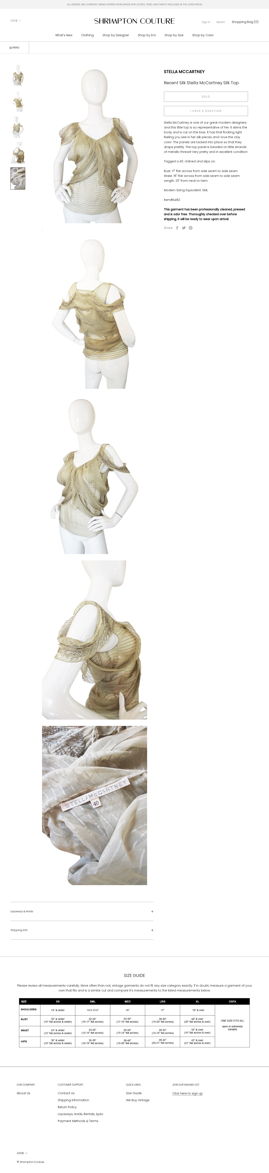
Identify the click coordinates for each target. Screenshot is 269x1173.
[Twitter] (184, 228)
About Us (23, 1093)
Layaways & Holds (22, 911)
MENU (15, 47)
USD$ (14, 20)
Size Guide (134, 1093)
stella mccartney (184, 72)
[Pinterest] (191, 228)
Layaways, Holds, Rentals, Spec (80, 1114)
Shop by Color (203, 35)
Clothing (87, 35)
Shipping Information (73, 1100)
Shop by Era (147, 35)
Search (220, 22)
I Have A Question (206, 111)
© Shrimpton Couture (30, 1162)
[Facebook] (177, 228)
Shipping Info (19, 930)
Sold (206, 96)
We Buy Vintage (137, 1100)
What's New (63, 35)
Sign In (206, 22)
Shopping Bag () (245, 22)
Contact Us (66, 1093)
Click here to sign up (187, 1093)
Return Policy (67, 1107)
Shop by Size (174, 35)
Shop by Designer (116, 35)
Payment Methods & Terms (78, 1121)
